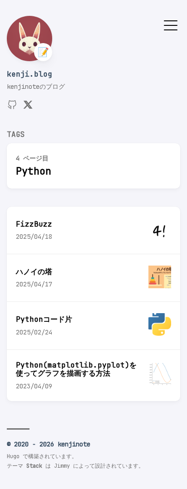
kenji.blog (29, 74)
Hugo (13, 456)
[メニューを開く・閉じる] (170, 25)
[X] (27, 107)
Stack (34, 466)
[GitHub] (12, 107)
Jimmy (62, 466)
